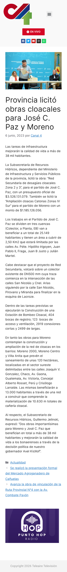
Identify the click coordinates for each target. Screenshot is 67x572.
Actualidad (18, 462)
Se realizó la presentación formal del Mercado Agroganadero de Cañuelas (31, 473)
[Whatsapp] (44, 41)
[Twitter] (28, 41)
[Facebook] (23, 41)
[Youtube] (33, 41)
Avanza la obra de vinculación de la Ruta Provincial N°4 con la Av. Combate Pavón (33, 489)
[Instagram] (39, 41)
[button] (49, 14)
